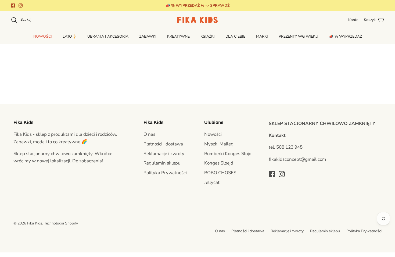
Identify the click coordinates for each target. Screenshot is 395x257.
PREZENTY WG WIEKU (298, 36)
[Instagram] (21, 5)
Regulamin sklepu (162, 163)
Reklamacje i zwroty (163, 154)
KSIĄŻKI (207, 36)
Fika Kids (34, 223)
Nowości (213, 134)
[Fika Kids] (197, 20)
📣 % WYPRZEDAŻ (345, 36)
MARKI (262, 36)
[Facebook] (13, 5)
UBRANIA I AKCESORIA (107, 36)
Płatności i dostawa (163, 144)
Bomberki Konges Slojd (228, 154)
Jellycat (212, 182)
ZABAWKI (147, 36)
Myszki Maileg (219, 144)
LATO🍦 (70, 36)
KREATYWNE (178, 36)
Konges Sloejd (218, 163)
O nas (149, 134)
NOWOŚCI (42, 36)
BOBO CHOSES (220, 173)
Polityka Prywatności (165, 173)
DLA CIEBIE (235, 36)
